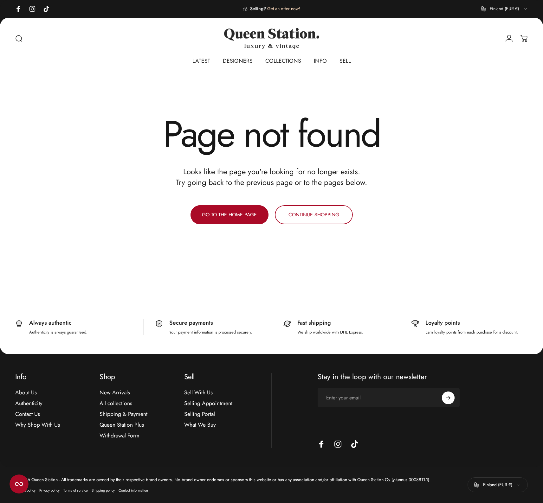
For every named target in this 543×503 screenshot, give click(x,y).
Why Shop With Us (37, 424)
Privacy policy (49, 490)
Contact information (133, 490)
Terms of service (75, 490)
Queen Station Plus (122, 424)
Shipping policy (103, 490)
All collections (116, 403)
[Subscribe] (448, 398)
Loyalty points (442, 323)
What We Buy (200, 424)
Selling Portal (199, 414)
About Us (26, 392)
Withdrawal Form (119, 435)
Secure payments (191, 323)
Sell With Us (198, 392)
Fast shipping (314, 323)
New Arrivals (115, 392)
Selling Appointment (208, 403)
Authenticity (28, 403)
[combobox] (504, 9)
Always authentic (50, 323)
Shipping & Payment (123, 414)
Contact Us (27, 414)
